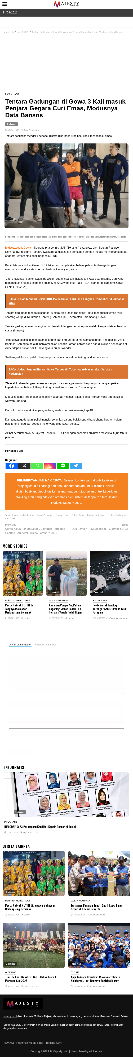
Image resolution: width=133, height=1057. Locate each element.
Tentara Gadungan (96, 515)
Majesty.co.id (10, 1016)
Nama (13, 697)
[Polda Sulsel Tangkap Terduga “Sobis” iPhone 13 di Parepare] (110, 573)
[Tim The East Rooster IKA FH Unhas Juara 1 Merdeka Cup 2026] (34, 945)
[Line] (63, 466)
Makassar (10, 600)
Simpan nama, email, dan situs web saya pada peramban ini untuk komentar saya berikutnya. (67, 743)
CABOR (74, 901)
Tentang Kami (54, 1042)
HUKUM (8, 94)
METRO (19, 600)
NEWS (16, 94)
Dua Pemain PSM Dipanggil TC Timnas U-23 (100, 526)
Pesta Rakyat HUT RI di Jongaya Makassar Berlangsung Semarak (19, 609)
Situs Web (15, 725)
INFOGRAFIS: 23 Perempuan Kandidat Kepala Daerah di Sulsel (40, 827)
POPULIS (75, 972)
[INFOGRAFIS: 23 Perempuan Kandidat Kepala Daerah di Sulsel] (66, 794)
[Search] (128, 31)
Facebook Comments (45, 644)
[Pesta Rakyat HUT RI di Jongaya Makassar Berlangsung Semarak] (23, 573)
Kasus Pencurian (45, 515)
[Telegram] (76, 466)
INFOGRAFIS (10, 821)
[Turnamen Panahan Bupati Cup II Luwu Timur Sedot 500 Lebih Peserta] (99, 873)
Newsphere (78, 1051)
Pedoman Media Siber (29, 1042)
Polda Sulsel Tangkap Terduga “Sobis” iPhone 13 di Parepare (109, 609)
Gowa (15, 515)
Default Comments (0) (20, 644)
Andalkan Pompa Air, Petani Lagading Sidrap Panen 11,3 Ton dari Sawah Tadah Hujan (65, 609)
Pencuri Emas (62, 515)
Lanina (27, 618)
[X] (24, 466)
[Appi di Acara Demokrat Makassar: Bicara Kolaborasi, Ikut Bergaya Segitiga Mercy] (99, 945)
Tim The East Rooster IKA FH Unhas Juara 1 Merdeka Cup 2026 (30, 979)
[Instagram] (50, 466)
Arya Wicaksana (31, 130)
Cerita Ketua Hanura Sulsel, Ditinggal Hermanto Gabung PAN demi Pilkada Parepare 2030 (35, 529)
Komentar (15, 653)
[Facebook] (12, 466)
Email (13, 711)
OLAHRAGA (84, 901)
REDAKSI (8, 1042)
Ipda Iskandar (27, 515)
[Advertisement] (66, 63)
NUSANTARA (62, 600)
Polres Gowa (78, 515)
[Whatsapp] (37, 466)
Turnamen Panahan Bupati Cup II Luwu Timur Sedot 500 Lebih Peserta (97, 907)
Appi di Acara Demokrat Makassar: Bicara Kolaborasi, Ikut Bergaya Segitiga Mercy (95, 979)
